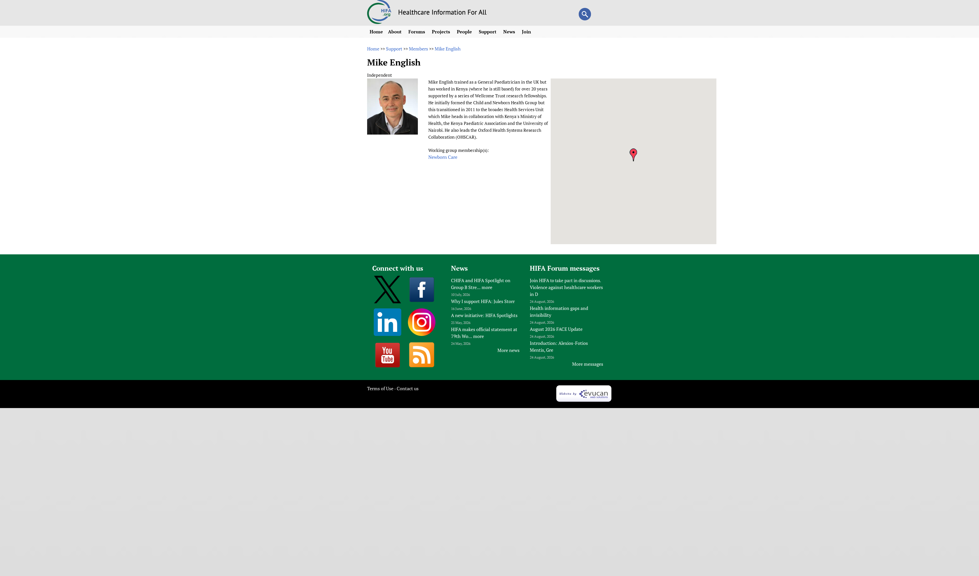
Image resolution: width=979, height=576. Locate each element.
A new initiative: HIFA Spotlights (484, 315)
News (509, 32)
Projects (441, 32)
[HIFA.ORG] (379, 22)
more (487, 287)
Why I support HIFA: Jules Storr (483, 301)
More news (508, 350)
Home (376, 32)
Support (488, 32)
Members (418, 49)
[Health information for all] (442, 13)
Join (527, 32)
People (465, 32)
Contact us (408, 388)
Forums (417, 32)
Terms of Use (380, 388)
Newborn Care (442, 157)
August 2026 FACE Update (556, 329)
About (395, 32)
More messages (587, 364)
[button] (633, 154)
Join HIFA (539, 280)
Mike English (448, 49)
